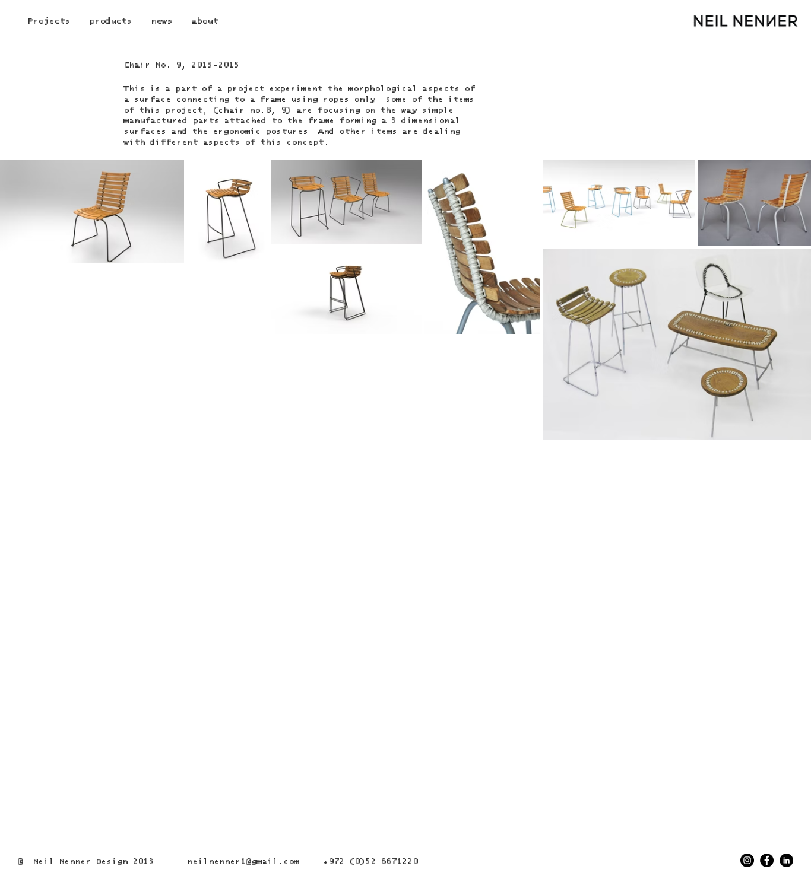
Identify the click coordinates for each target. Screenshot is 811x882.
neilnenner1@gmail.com (243, 862)
